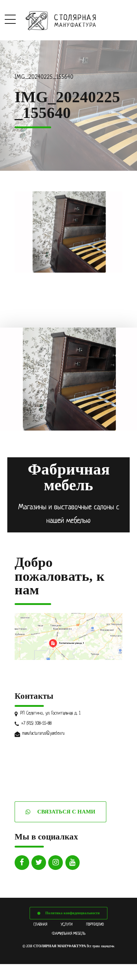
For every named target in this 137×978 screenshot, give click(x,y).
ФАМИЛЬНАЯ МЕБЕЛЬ (68, 933)
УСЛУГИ (66, 924)
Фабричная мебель (69, 477)
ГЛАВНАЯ (40, 924)
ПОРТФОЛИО (95, 924)
